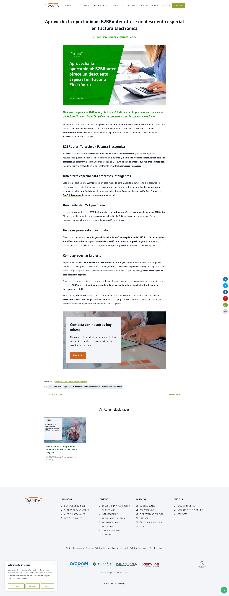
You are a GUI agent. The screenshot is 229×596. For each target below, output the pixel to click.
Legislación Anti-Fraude (146, 191)
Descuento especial (92, 386)
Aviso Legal (122, 548)
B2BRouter (68, 136)
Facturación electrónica (112, 386)
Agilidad (67, 386)
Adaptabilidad (55, 386)
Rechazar (32, 586)
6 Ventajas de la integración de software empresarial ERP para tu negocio (62, 449)
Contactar (78, 355)
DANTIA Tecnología (72, 195)
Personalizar (16, 586)
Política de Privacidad (105, 548)
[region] (31, 576)
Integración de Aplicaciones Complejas (120, 37)
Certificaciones (156, 548)
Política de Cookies (138, 548)
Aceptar (47, 586)
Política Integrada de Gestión (79, 548)
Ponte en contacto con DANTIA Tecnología (104, 262)
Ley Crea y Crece (119, 191)
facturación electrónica (83, 128)
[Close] (54, 563)
